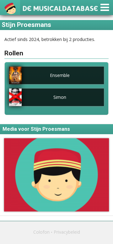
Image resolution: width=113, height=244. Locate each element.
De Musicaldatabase (60, 8)
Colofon (41, 232)
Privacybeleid (67, 232)
